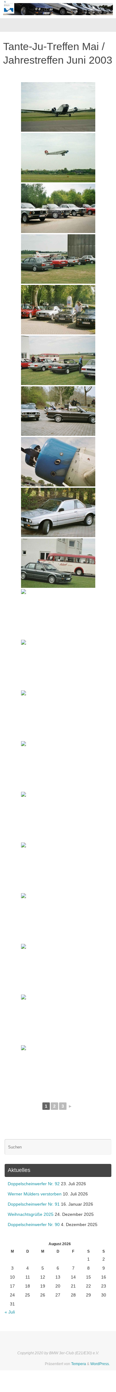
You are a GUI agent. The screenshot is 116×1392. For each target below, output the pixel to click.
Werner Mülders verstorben (35, 1194)
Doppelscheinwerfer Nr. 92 (34, 1184)
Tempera (78, 1364)
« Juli (10, 1312)
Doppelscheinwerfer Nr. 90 (34, 1224)
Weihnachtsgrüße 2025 (31, 1214)
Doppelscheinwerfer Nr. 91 (34, 1204)
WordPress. (100, 1364)
